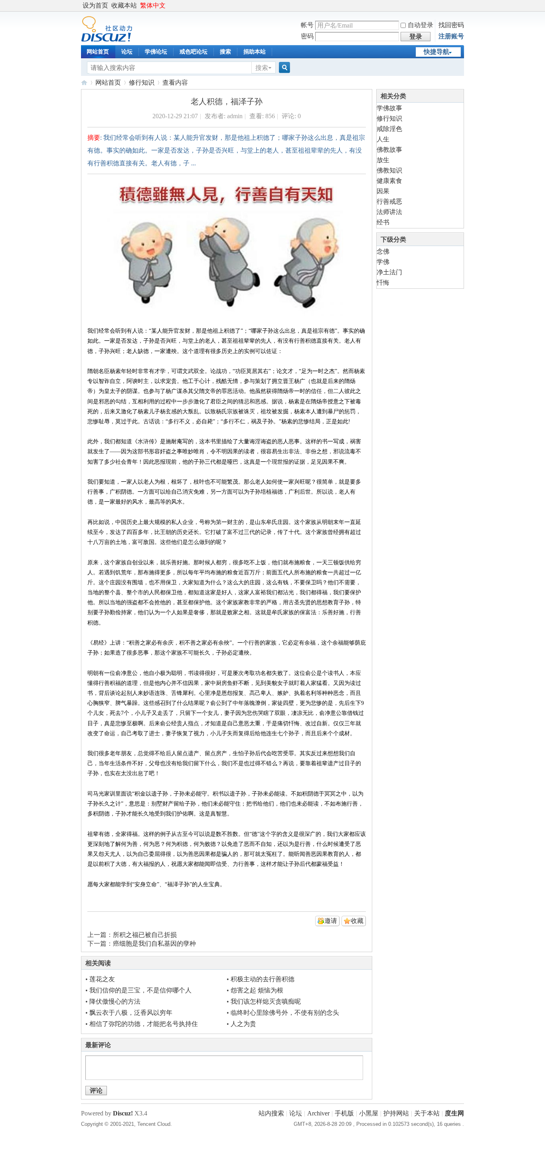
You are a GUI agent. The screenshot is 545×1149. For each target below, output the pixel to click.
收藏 (357, 920)
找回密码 (451, 25)
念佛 (383, 251)
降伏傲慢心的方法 (114, 1001)
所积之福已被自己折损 (145, 934)
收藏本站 (124, 5)
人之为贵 (243, 1023)
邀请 (330, 920)
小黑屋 (368, 1113)
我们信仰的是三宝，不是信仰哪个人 (140, 990)
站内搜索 (271, 1113)
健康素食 (389, 180)
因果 (383, 191)
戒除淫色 (389, 128)
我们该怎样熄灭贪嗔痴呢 (266, 1001)
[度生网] (106, 39)
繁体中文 (153, 5)
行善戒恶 (389, 201)
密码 (307, 36)
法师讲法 (389, 211)
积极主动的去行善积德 (262, 979)
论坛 (126, 52)
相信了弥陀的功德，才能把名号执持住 (143, 1023)
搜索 (225, 52)
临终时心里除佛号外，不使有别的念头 (285, 1012)
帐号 (307, 25)
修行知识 (141, 82)
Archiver (318, 1113)
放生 (383, 160)
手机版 (344, 1113)
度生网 (84, 82)
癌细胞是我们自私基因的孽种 (154, 943)
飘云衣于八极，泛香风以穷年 (130, 1012)
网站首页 (98, 52)
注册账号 (451, 36)
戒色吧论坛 (193, 52)
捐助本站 (254, 52)
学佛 (383, 261)
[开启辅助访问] (462, 5)
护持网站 (396, 1113)
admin (235, 116)
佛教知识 (389, 170)
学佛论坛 (156, 52)
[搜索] (283, 67)
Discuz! (123, 1113)
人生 (383, 139)
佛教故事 (389, 149)
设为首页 (95, 5)
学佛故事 (389, 108)
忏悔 (383, 282)
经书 (383, 222)
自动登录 (420, 25)
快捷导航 (436, 51)
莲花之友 (102, 979)
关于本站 (427, 1113)
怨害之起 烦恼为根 (257, 990)
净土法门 (389, 272)
